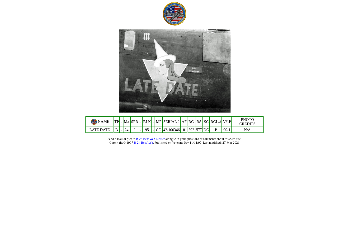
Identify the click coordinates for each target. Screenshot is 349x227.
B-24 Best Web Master (150, 139)
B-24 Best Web (143, 142)
